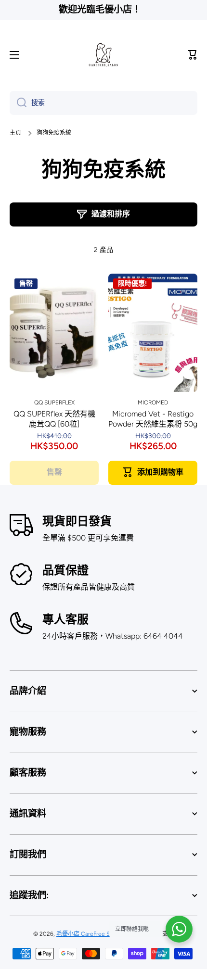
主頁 (15, 132)
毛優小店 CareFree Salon (88, 934)
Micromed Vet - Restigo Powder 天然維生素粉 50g (152, 418)
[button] (192, 55)
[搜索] (18, 103)
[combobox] (103, 103)
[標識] (103, 55)
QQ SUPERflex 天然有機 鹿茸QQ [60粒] (54, 418)
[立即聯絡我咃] (179, 929)
